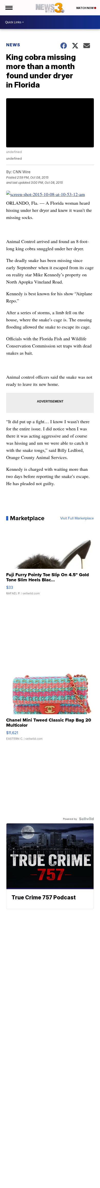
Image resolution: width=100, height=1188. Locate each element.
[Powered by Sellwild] (86, 819)
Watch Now (85, 7)
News (13, 44)
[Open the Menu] (8, 7)
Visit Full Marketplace (77, 518)
